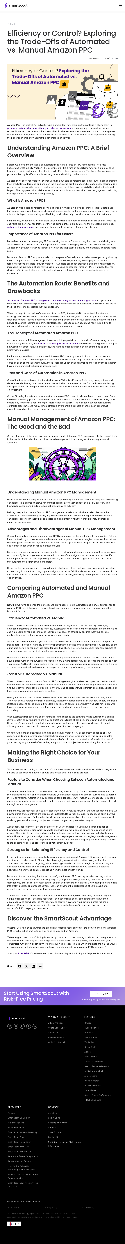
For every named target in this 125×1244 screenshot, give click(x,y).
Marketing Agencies (57, 1042)
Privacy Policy (51, 1207)
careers (52, 1127)
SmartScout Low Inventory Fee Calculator (23, 1185)
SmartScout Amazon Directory (22, 1132)
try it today (101, 993)
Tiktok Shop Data (92, 1100)
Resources (14, 1107)
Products (88, 1032)
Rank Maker (90, 1090)
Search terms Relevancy (96, 1066)
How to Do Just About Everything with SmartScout (21, 1168)
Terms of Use (13, 1207)
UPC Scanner (90, 1056)
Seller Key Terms (16, 1127)
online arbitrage (56, 1023)
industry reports (16, 1122)
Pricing (11, 1113)
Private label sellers (58, 1028)
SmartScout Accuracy (18, 1146)
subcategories (91, 1028)
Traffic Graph (90, 1042)
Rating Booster (91, 1080)
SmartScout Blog (16, 1137)
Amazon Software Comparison (23, 1156)
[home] (15, 5)
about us (52, 1113)
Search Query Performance (97, 1095)
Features (89, 1017)
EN (14, 1224)
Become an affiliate (57, 1122)
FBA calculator (91, 1037)
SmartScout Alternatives (19, 1151)
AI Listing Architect (93, 1071)
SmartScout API (55, 1132)
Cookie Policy (88, 1207)
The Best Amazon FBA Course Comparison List (23, 1176)
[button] (120, 5)
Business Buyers (56, 1037)
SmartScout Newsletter (19, 1142)
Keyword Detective (93, 1061)
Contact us (53, 1137)
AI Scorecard (90, 1076)
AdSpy (87, 1052)
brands (87, 1023)
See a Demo (54, 1118)
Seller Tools (90, 1047)
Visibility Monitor (92, 1085)
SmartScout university (19, 1118)
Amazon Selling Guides (19, 1161)
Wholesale (53, 1032)
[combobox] (14, 1224)
